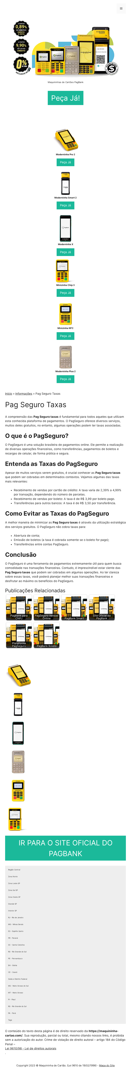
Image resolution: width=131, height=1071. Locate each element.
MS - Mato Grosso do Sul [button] (18, 986)
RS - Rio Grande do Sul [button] (17, 952)
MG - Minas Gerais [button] (15, 924)
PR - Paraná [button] (13, 938)
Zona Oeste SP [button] (14, 897)
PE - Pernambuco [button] (15, 958)
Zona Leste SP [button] (14, 883)
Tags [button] (10, 1020)
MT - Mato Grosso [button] (15, 993)
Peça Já (65, 162)
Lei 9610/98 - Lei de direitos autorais (30, 1048)
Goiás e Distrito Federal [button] (17, 979)
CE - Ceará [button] (12, 972)
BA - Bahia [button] (12, 965)
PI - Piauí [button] (11, 999)
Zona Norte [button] (13, 876)
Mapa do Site (107, 1065)
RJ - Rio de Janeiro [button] (15, 917)
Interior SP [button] (12, 911)
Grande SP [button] (12, 904)
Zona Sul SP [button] (13, 890)
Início (8, 393)
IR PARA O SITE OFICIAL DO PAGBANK (66, 848)
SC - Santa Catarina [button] (16, 945)
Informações (23, 393)
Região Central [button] (14, 870)
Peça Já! (65, 98)
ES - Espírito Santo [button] (15, 931)
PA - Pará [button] (12, 1013)
